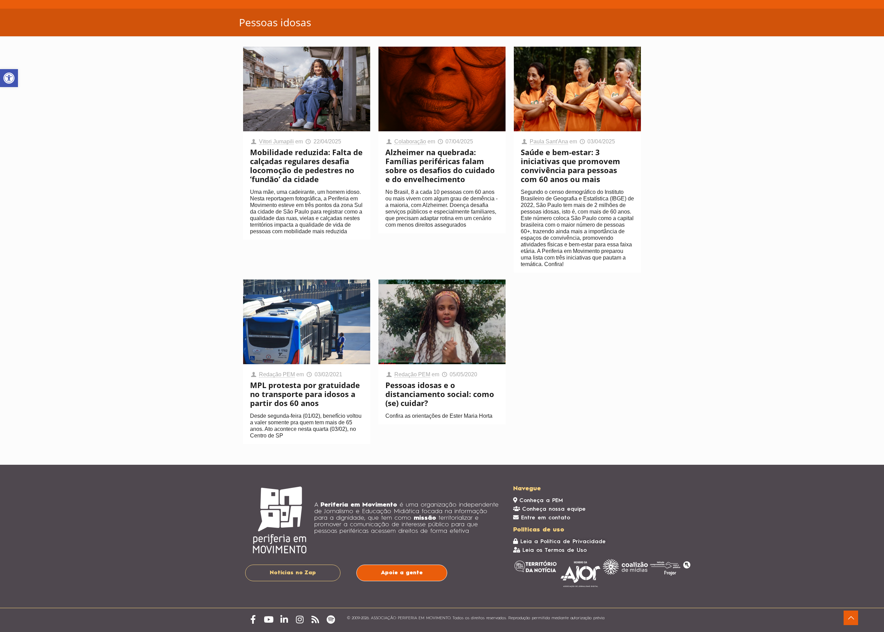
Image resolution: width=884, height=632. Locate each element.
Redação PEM (277, 374)
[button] (9, 78)
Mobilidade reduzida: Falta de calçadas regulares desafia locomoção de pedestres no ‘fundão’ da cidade (306, 165)
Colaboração (410, 141)
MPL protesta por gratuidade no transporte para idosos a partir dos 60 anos (305, 394)
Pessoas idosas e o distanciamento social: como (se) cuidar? (439, 394)
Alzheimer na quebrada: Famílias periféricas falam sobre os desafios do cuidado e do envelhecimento (440, 165)
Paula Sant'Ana (549, 141)
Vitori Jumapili (276, 141)
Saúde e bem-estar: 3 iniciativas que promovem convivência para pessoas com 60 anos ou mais (570, 165)
